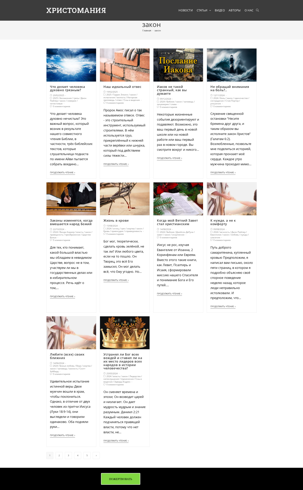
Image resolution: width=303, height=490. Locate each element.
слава (174, 104)
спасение (215, 237)
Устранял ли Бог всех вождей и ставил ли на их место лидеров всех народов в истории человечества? (122, 361)
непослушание (111, 378)
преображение (72, 234)
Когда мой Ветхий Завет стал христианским (177, 222)
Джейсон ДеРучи (184, 232)
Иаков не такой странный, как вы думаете (172, 90)
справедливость (133, 231)
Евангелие (215, 234)
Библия (170, 101)
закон (63, 100)
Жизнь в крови (116, 220)
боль (222, 98)
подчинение (127, 378)
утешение (215, 103)
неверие (71, 100)
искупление (178, 234)
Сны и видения (132, 100)
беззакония (66, 98)
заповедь (188, 101)
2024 (162, 101)
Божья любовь (67, 365)
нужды (244, 234)
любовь (235, 234)
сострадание (217, 100)
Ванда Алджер (67, 232)
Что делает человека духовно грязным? (67, 88)
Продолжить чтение (61, 172)
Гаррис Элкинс (120, 94)
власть (79, 232)
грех (123, 228)
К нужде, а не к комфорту (223, 222)
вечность (225, 232)
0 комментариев (61, 106)
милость (121, 97)
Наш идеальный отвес (122, 87)
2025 (55, 98)
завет (160, 234)
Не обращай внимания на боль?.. (229, 88)
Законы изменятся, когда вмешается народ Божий (71, 222)
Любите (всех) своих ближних (67, 356)
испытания (109, 97)
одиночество (241, 98)
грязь (76, 98)
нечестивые (56, 103)
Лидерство (135, 376)
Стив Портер (232, 100)
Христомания (76, 10)
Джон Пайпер (238, 232)
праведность (56, 234)
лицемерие (163, 104)
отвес (119, 100)
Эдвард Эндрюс (122, 381)
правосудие (117, 231)
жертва (131, 228)
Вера (78, 365)
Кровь (106, 231)
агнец (116, 228)
